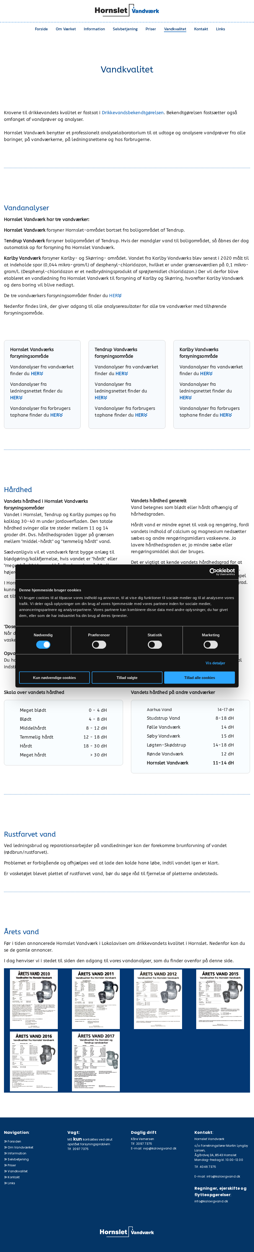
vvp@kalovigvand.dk (159, 1148)
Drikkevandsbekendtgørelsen (133, 112)
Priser (151, 29)
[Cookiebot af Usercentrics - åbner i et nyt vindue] (213, 571)
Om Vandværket (18, 1147)
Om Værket (66, 29)
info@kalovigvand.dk (211, 1201)
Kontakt (201, 29)
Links (220, 29)
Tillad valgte (127, 678)
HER (115, 295)
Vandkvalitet (175, 29)
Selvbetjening (125, 29)
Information (94, 29)
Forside (41, 29)
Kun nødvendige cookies (54, 678)
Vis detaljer (215, 663)
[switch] (99, 644)
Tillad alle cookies (199, 678)
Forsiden (12, 1141)
